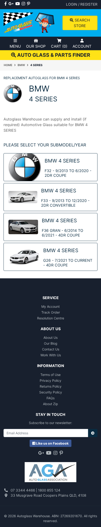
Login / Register (81, 4)
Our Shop (36, 46)
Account (82, 46)
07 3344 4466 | (24, 490)
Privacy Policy (50, 380)
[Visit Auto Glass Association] (50, 470)
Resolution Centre (50, 318)
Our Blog (50, 343)
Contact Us (50, 349)
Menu (15, 46)
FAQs (50, 398)
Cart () (59, 46)
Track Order (50, 312)
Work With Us (50, 355)
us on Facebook (52, 443)
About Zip (50, 404)
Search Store (82, 23)
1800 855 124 (49, 490)
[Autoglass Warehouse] (29, 23)
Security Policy (50, 392)
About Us (50, 338)
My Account (50, 306)
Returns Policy (51, 386)
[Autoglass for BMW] (13, 93)
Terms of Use (50, 375)
